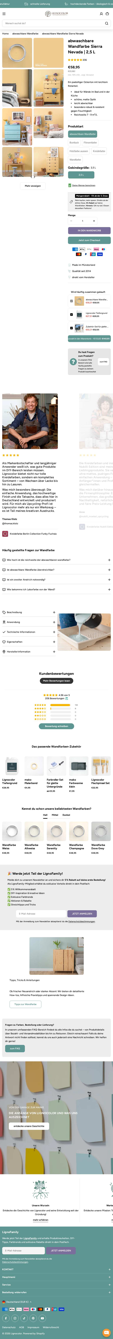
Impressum (33, 1327)
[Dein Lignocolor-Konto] (101, 14)
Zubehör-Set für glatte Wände (97, 326)
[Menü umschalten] (4, 14)
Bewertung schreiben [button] (56, 726)
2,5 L (81, 174)
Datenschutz (9, 1327)
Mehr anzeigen (33, 185)
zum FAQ (103, 362)
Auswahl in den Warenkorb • (89, 338)
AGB (21, 1327)
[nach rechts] (34, 176)
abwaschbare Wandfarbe (25, 33)
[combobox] (56, 23)
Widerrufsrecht (51, 1327)
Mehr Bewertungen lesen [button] (56, 680)
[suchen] (106, 23)
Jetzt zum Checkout (89, 240)
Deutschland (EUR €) (17, 1301)
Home (5, 33)
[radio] (82, 134)
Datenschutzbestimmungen (81, 921)
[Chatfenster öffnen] (106, 1333)
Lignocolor (16, 1333)
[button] (75, 59)
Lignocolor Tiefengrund (96, 313)
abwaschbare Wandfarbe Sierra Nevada (97, 299)
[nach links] (31, 176)
